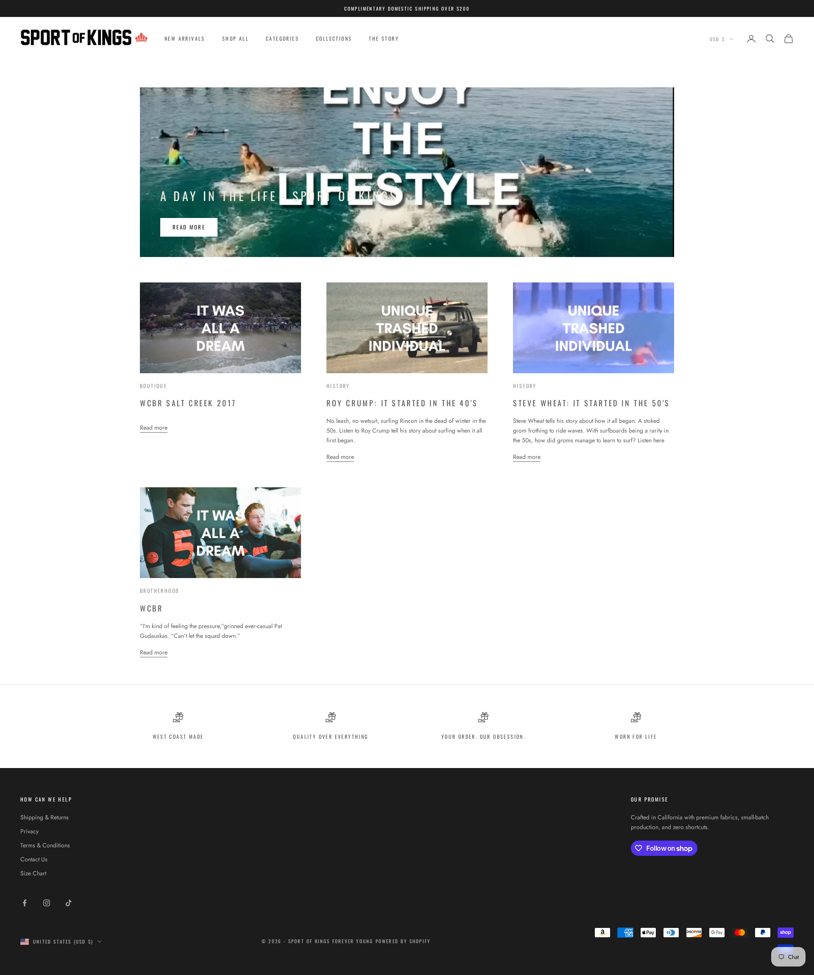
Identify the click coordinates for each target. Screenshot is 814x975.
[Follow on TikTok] (68, 903)
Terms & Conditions (45, 845)
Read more (189, 227)
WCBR (151, 608)
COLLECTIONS (334, 38)
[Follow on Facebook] (24, 903)
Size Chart (33, 873)
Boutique (153, 385)
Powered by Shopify (403, 941)
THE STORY (384, 38)
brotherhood (159, 590)
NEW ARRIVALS (184, 38)
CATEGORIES (282, 38)
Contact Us (33, 859)
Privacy (29, 831)
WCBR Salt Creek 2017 (188, 402)
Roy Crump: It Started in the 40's (402, 402)
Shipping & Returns (44, 817)
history (338, 385)
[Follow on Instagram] (46, 903)
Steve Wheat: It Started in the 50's (591, 402)
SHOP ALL (235, 38)
